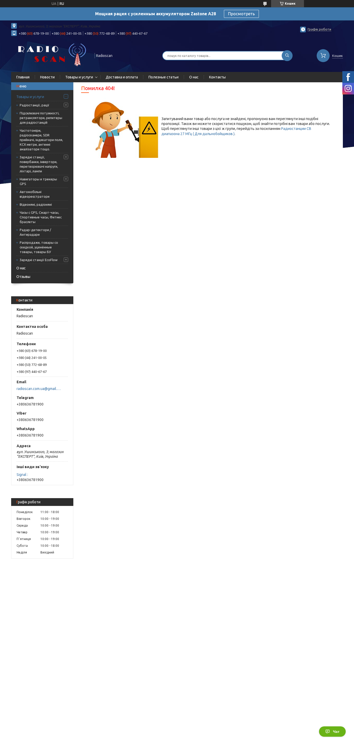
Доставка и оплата (122, 77)
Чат (336, 731)
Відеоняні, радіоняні (36, 204)
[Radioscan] (50, 55)
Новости (47, 77)
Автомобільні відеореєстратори (34, 194)
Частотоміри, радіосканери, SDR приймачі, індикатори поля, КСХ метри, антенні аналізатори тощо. (41, 140)
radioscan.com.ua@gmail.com (39, 389)
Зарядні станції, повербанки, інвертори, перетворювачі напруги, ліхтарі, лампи (39, 164)
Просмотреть (241, 13)
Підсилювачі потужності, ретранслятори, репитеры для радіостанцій (41, 117)
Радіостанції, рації (34, 105)
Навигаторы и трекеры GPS (38, 181)
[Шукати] (287, 55)
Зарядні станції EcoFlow (39, 260)
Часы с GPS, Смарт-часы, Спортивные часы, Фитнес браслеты (41, 217)
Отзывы (23, 277)
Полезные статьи (163, 77)
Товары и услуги (79, 77)
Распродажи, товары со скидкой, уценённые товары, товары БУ (39, 247)
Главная (23, 77)
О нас (194, 77)
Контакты (217, 77)
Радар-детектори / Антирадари (35, 232)
